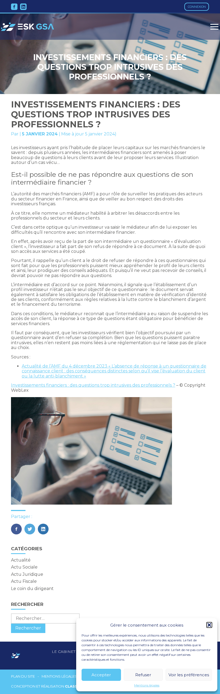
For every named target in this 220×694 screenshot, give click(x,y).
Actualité (21, 560)
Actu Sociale (24, 567)
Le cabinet (63, 651)
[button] (209, 625)
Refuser (143, 674)
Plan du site (23, 676)
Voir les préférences (188, 674)
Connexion (197, 7)
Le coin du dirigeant (32, 588)
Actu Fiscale (24, 581)
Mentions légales (146, 685)
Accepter (101, 674)
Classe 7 (74, 686)
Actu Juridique (27, 574)
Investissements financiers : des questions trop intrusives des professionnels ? (93, 385)
